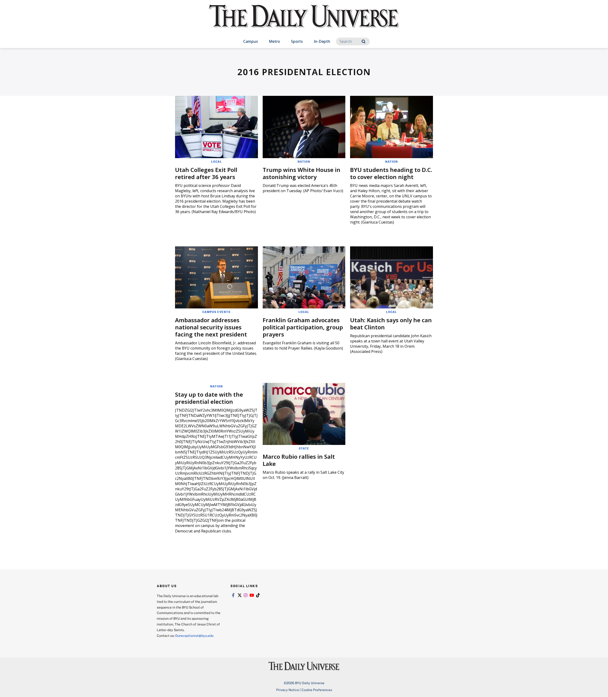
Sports (297, 41)
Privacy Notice (287, 690)
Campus (250, 41)
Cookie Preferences (316, 690)
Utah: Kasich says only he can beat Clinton (391, 323)
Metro (274, 41)
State (304, 448)
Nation (304, 161)
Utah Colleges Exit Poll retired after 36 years (206, 173)
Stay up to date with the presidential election (209, 397)
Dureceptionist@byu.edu (194, 636)
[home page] (304, 21)
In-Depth (322, 41)
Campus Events (216, 311)
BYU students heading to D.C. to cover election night (391, 173)
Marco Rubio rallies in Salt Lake (299, 460)
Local (216, 161)
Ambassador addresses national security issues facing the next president (211, 327)
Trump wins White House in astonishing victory (301, 173)
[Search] (363, 41)
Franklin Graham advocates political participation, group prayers (303, 327)
